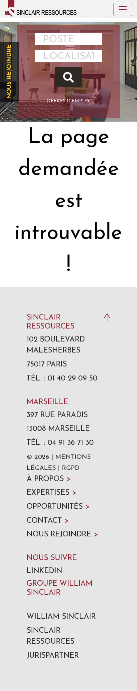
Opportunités (58, 507)
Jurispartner (53, 656)
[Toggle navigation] (122, 9)
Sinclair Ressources (50, 636)
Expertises (51, 493)
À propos (49, 479)
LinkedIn (44, 571)
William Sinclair (61, 617)
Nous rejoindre (9, 71)
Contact (48, 521)
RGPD (70, 468)
